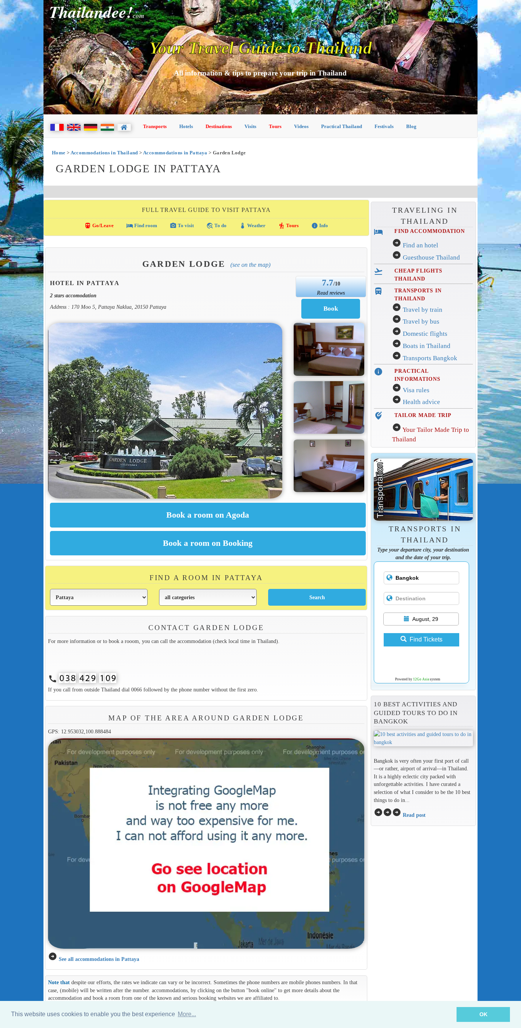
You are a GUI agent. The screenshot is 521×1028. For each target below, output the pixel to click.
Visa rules (416, 390)
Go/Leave (99, 225)
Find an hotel (420, 245)
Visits (250, 126)
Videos (301, 126)
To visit (182, 225)
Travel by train (422, 309)
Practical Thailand (341, 126)
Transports (155, 126)
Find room (141, 225)
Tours (275, 126)
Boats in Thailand (426, 346)
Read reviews (331, 293)
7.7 (327, 282)
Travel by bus (421, 321)
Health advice (421, 402)
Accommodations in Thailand (104, 153)
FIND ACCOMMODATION (429, 231)
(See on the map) (250, 264)
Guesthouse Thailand (431, 257)
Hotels (186, 126)
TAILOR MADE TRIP (423, 415)
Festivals (384, 126)
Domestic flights (425, 333)
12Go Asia (421, 679)
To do (216, 225)
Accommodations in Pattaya (175, 153)
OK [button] (483, 1014)
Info (319, 225)
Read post (414, 815)
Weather (252, 225)
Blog (411, 126)
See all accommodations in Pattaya (99, 959)
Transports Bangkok (430, 358)
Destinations (219, 126)
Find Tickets (426, 639)
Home (59, 153)
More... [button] (187, 1014)
